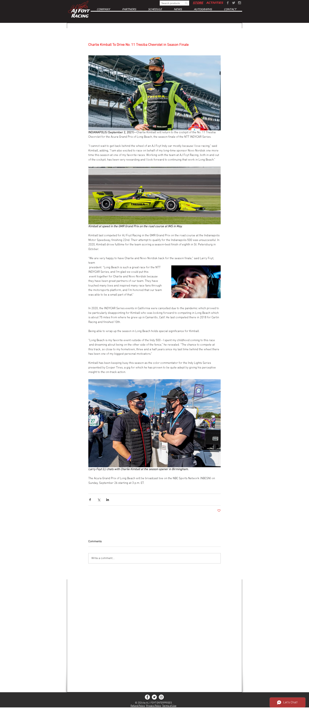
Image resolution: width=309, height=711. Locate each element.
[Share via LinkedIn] (107, 499)
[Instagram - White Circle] (161, 697)
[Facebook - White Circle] (147, 697)
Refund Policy (138, 705)
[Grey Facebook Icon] (228, 3)
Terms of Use (169, 705)
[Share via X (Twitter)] (98, 499)
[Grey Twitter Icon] (234, 3)
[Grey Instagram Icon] (239, 3)
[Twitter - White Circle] (154, 697)
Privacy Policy (153, 705)
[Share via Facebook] (90, 499)
